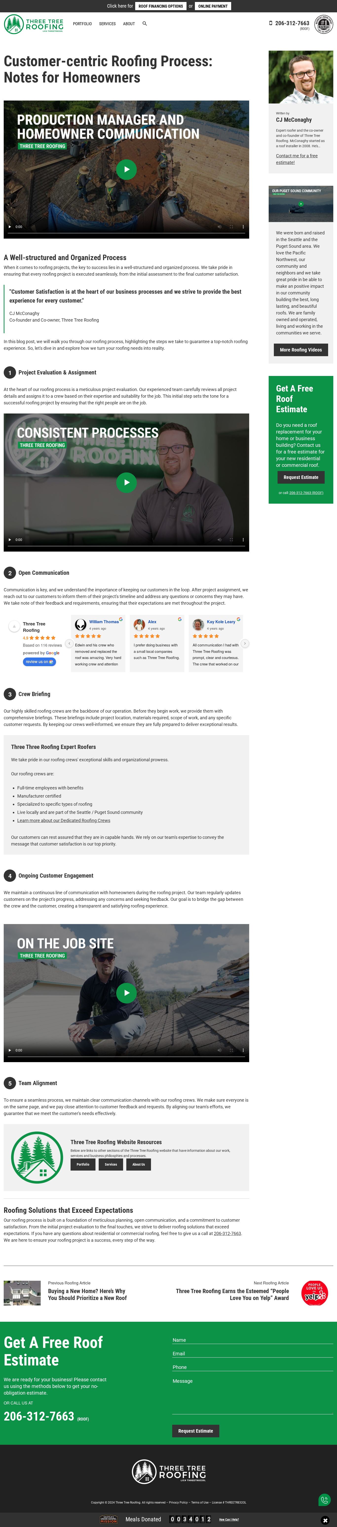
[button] (144, 24)
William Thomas (104, 621)
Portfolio (82, 23)
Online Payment (213, 6)
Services (107, 23)
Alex (152, 621)
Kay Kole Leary (221, 621)
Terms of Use (199, 1502)
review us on (37, 661)
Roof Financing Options (161, 6)
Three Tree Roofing (34, 626)
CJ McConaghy (294, 119)
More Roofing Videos (301, 350)
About (129, 23)
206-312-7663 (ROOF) (306, 493)
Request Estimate (301, 477)
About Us (138, 1164)
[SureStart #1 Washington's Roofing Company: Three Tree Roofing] (323, 24)
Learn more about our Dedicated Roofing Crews (63, 820)
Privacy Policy (178, 1502)
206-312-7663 (291, 25)
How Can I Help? (229, 1519)
